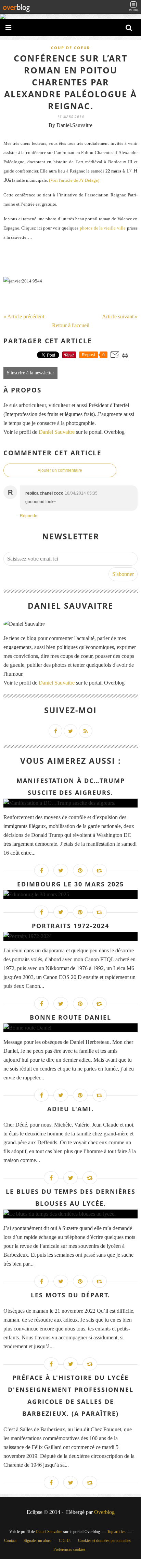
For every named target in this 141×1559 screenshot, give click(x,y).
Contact (10, 1540)
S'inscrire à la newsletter (30, 372)
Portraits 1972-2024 (70, 926)
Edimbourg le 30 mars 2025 (70, 884)
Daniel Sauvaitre (57, 432)
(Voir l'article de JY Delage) (74, 180)
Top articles (116, 1531)
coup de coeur (70, 47)
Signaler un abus (38, 1540)
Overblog (104, 1512)
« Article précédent (23, 316)
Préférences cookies (69, 1549)
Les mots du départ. (70, 1295)
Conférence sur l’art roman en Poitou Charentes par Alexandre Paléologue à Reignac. (70, 82)
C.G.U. (65, 1540)
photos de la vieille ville (102, 228)
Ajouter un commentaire (60, 470)
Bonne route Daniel (70, 1017)
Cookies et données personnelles (104, 1540)
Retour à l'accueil (70, 325)
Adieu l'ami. (70, 1109)
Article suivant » (120, 316)
